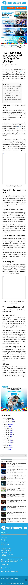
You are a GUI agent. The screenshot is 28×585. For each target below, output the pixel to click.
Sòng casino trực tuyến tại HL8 (14, 92)
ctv (5, 64)
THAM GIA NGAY (21, 7)
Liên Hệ (22, 584)
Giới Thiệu (4, 584)
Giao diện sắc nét (11, 97)
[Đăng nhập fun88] (14, 40)
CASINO (3, 539)
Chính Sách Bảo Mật (13, 584)
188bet (11, 440)
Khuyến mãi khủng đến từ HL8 (14, 99)
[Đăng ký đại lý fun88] (14, 15)
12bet (9, 426)
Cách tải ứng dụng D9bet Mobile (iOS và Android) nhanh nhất (16, 501)
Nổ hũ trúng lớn (10, 93)
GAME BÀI (4, 537)
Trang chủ (3, 45)
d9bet (11, 430)
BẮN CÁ (3, 542)
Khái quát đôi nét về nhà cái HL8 (12, 86)
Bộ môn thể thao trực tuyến (13, 90)
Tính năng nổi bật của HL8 (11, 95)
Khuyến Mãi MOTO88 (7, 554)
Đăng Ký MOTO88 (6, 548)
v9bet (9, 445)
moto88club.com (14, 578)
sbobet (10, 447)
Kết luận (6, 101)
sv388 (9, 449)
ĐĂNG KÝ (11, 7)
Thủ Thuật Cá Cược (12, 45)
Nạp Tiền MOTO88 (6, 550)
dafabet (10, 424)
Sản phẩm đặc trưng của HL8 (11, 88)
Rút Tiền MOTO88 (6, 552)
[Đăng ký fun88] (14, 398)
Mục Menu (4, 541)
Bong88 (12, 420)
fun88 (10, 437)
